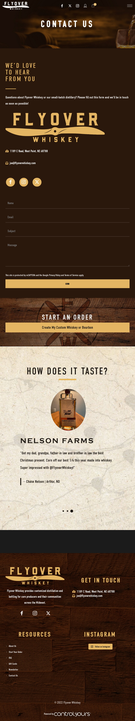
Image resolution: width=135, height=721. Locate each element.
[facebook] (62, 6)
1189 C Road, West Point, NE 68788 (29, 151)
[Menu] (130, 6)
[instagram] (78, 6)
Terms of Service (71, 275)
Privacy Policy (54, 275)
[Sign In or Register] (85, 5)
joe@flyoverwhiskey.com (89, 596)
